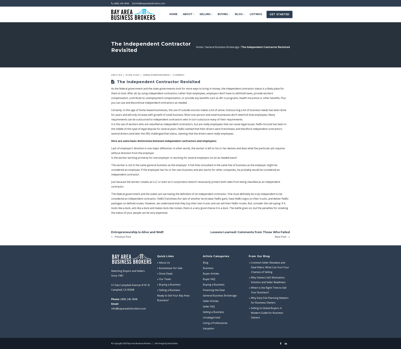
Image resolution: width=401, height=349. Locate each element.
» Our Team (164, 279)
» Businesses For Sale (169, 268)
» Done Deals (165, 273)
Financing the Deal (214, 290)
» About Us (163, 262)
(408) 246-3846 (121, 3)
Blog (205, 262)
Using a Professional (215, 323)
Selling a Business (213, 312)
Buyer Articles (211, 273)
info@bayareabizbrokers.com (150, 3)
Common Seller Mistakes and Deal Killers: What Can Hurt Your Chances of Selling (270, 267)
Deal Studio (133, 75)
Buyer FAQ (209, 279)
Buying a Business (213, 284)
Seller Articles (211, 301)
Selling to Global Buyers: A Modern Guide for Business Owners (267, 312)
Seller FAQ (209, 306)
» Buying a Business (169, 284)
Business (208, 268)
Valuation (208, 328)
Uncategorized (211, 317)
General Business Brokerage (222, 47)
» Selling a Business (168, 290)
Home (199, 47)
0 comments (178, 75)
